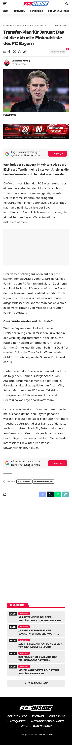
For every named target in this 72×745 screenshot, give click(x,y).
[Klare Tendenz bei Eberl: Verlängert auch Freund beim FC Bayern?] (36, 617)
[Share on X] (14, 51)
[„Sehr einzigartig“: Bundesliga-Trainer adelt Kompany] (36, 643)
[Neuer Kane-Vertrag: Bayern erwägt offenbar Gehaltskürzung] (36, 669)
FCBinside (8, 25)
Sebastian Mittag (21, 60)
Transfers (18, 25)
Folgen (55, 153)
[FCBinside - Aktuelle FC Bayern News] (36, 3)
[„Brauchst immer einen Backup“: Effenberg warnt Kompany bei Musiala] (36, 630)
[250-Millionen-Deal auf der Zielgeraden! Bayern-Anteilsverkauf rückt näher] (36, 656)
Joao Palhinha (24, 481)
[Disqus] (36, 546)
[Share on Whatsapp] (19, 51)
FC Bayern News (24, 614)
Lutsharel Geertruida (43, 481)
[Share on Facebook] (9, 51)
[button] (6, 3)
